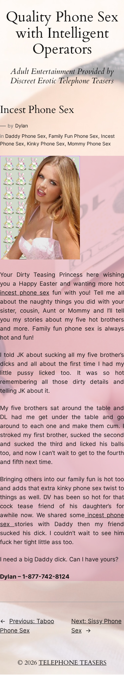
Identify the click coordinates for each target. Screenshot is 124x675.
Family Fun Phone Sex (73, 136)
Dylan (21, 126)
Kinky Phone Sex (46, 143)
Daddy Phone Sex (25, 136)
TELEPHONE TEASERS (72, 662)
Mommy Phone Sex (89, 143)
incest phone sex (24, 292)
